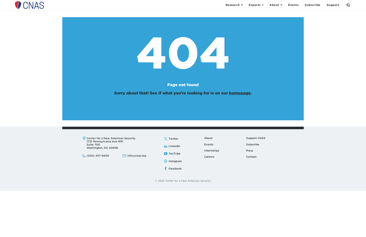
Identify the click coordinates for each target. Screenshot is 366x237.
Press (249, 150)
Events (208, 144)
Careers (209, 156)
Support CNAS (255, 138)
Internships (211, 150)
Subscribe (252, 144)
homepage (240, 93)
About (208, 138)
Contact (251, 156)
